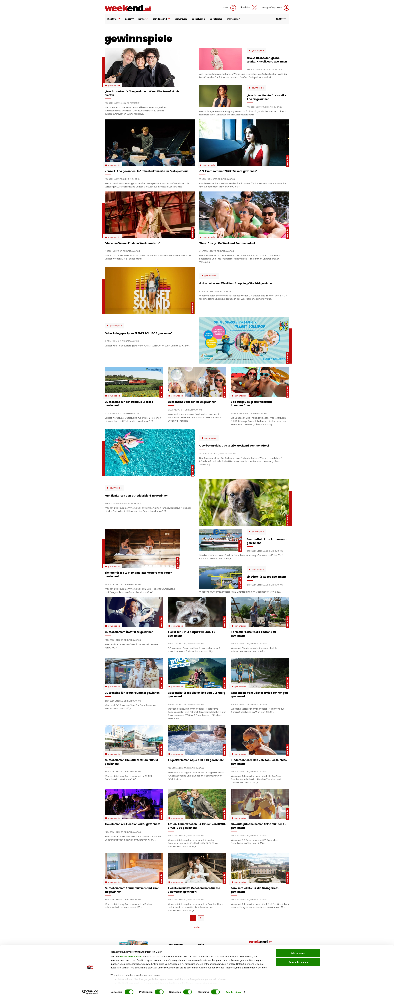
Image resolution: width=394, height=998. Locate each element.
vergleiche (216, 18)
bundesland (160, 18)
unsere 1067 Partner (131, 956)
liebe (201, 944)
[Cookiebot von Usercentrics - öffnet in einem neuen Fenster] (90, 992)
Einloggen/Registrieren (272, 7)
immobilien (233, 18)
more (279, 18)
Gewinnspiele (114, 85)
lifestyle (112, 18)
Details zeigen (233, 992)
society (129, 18)
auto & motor (176, 944)
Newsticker (245, 7)
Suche (226, 7)
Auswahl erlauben (298, 962)
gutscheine (198, 18)
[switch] (159, 991)
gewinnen (181, 18)
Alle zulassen (298, 953)
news (141, 18)
